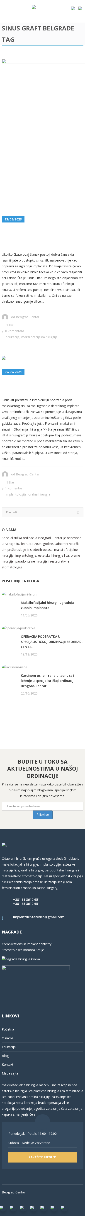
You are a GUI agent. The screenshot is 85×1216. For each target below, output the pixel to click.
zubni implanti (17, 1097)
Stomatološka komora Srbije (23, 950)
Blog (5, 1056)
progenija (9, 1108)
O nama (8, 1038)
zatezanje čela (56, 1108)
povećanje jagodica (31, 1108)
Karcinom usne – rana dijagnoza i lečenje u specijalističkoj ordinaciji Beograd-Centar (47, 680)
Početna (8, 1029)
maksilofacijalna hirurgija (20, 1085)
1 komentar (13, 488)
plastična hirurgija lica (49, 1091)
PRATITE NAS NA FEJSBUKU (23, 711)
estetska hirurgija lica (17, 1091)
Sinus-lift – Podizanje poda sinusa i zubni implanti (42, 386)
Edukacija (12, 337)
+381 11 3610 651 (26, 899)
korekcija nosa (12, 1102)
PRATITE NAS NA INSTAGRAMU (25, 716)
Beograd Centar (27, 317)
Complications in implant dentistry (26, 944)
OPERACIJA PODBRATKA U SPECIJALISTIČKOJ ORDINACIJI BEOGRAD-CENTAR (52, 641)
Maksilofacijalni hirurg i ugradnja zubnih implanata (47, 605)
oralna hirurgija (40, 1097)
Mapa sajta (10, 1073)
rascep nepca (67, 1085)
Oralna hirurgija (39, 494)
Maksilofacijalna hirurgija (39, 337)
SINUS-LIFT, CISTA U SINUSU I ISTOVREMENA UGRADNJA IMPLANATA (41, 237)
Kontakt (7, 1064)
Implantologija (16, 494)
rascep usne (48, 1085)
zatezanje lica (61, 1097)
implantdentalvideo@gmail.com (38, 917)
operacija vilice (58, 1102)
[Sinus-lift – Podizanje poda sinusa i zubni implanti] (23, 359)
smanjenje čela (24, 1114)
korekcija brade (35, 1102)
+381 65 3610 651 (26, 903)
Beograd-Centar (27, 474)
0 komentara (14, 331)
